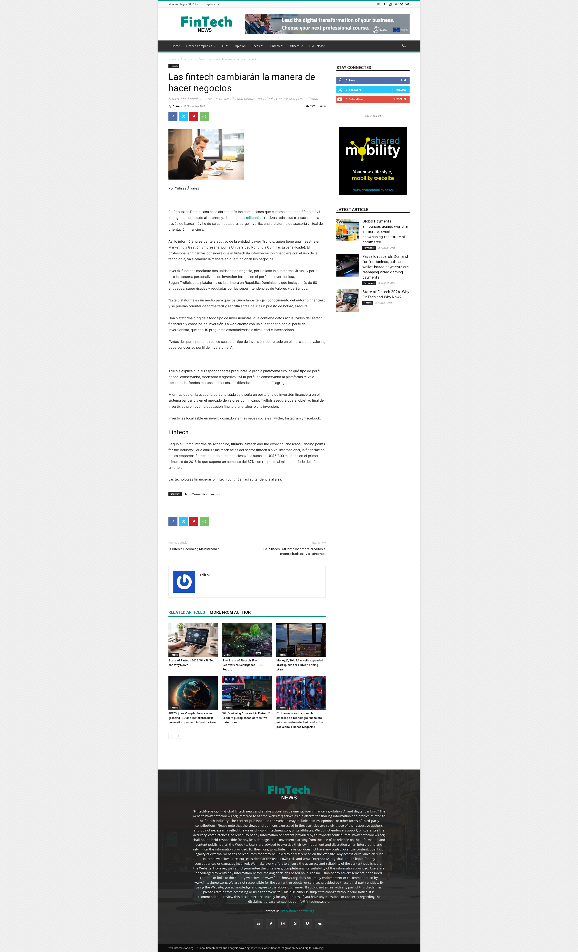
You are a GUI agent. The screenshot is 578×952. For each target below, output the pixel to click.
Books (227, 654)
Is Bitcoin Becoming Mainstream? (193, 549)
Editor (176, 106)
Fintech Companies (199, 46)
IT (223, 46)
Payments (369, 247)
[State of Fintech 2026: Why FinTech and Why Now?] (193, 640)
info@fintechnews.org (297, 911)
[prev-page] (171, 736)
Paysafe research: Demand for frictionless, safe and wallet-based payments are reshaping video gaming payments (385, 266)
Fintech (275, 46)
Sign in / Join (213, 4)
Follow (401, 89)
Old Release (317, 46)
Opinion (240, 46)
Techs (256, 46)
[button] (404, 46)
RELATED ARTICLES (186, 612)
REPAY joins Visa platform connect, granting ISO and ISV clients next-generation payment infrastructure (192, 718)
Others (294, 46)
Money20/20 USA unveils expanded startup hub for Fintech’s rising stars (299, 665)
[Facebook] (384, 4)
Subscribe (399, 99)
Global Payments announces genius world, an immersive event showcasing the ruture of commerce (385, 231)
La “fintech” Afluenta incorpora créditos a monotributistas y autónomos (294, 551)
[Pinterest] (193, 116)
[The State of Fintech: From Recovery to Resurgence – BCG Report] (247, 640)
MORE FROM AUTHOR (230, 612)
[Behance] (378, 4)
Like (403, 80)
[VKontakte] (407, 4)
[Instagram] (390, 4)
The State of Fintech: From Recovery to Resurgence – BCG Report (243, 665)
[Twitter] (395, 4)
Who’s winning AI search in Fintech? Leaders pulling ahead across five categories (246, 718)
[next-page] (178, 736)
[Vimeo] (401, 4)
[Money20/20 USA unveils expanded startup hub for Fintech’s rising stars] (301, 640)
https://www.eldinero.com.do (202, 494)
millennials (254, 218)
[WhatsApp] (204, 116)
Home (176, 46)
